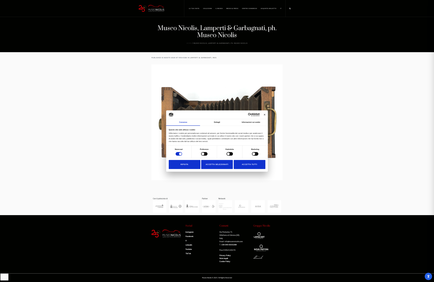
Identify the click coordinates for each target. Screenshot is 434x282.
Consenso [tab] (183, 122)
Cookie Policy (224, 261)
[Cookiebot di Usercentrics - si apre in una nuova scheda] (250, 114)
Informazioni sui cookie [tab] (251, 122)
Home (189, 43)
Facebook (189, 236)
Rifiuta (184, 164)
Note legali (223, 258)
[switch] (204, 154)
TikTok (188, 253)
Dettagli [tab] (217, 122)
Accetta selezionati (217, 164)
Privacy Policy (225, 255)
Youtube (188, 249)
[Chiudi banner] (264, 114)
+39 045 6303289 (229, 244)
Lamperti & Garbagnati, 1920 (203, 58)
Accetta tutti (249, 164)
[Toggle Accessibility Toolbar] (428, 276)
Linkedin (188, 245)
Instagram (189, 232)
